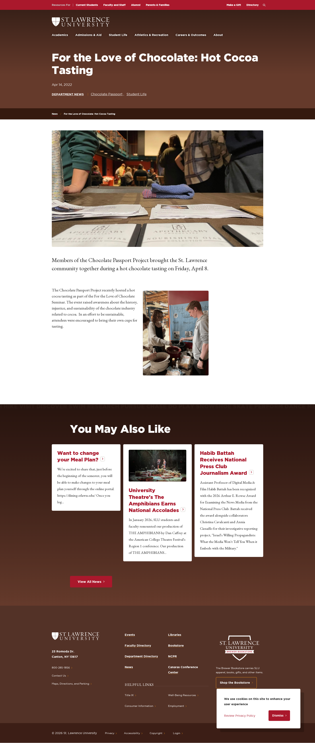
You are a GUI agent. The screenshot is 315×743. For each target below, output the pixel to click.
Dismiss (277, 715)
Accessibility (132, 733)
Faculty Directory (138, 645)
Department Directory (141, 656)
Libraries (174, 634)
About (218, 35)
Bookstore (176, 645)
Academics (60, 35)
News (55, 114)
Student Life (118, 35)
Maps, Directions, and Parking (70, 683)
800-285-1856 (61, 667)
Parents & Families (157, 4)
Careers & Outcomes (191, 35)
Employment (176, 705)
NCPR (172, 656)
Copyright (156, 733)
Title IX (129, 695)
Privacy (109, 733)
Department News (68, 94)
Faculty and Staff (114, 4)
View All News (89, 581)
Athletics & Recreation (151, 35)
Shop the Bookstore (235, 682)
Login (176, 733)
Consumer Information (139, 705)
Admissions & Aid (88, 35)
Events (130, 634)
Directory (252, 4)
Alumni (135, 4)
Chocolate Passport (106, 94)
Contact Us (59, 675)
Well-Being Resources (182, 695)
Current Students (87, 4)
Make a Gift (234, 4)
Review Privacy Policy (239, 715)
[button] (176, 333)
